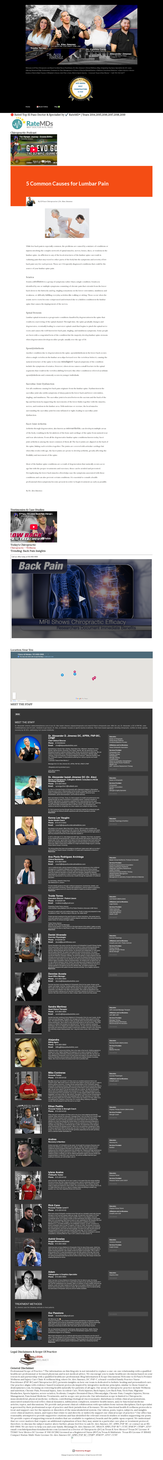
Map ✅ (57, 107)
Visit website (113, 769)
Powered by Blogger (83, 1451)
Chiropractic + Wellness (23, 547)
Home (28, 107)
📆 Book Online (42, 107)
